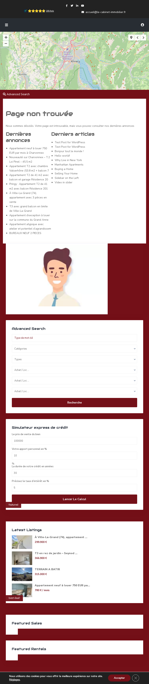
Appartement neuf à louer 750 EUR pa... (62, 585)
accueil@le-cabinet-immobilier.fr (106, 12)
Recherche (74, 403)
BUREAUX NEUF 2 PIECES (25, 233)
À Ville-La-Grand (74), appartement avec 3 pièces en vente (28, 197)
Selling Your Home (66, 173)
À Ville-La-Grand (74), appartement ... (61, 537)
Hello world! (62, 156)
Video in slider (63, 182)
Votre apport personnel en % (29, 449)
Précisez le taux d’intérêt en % (30, 481)
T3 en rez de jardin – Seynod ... (56, 553)
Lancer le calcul (74, 499)
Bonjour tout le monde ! (69, 151)
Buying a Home (64, 169)
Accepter (119, 678)
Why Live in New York (68, 160)
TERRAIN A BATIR (47, 569)
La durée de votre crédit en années (33, 466)
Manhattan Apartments (69, 164)
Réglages (14, 679)
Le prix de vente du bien (26, 434)
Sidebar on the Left (67, 178)
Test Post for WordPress (70, 142)
